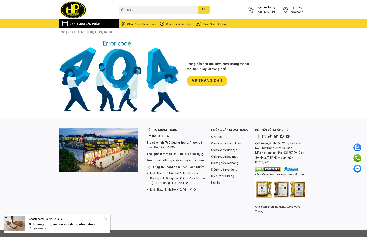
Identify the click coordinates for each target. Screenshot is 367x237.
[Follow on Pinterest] (282, 137)
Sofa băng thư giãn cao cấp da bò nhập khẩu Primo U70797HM (66, 224)
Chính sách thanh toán (141, 24)
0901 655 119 (266, 12)
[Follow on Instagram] (264, 137)
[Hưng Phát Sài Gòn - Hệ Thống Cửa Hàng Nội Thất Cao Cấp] (85, 9)
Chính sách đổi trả (214, 24)
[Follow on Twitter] (276, 137)
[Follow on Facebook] (258, 137)
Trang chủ (66, 32)
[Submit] (204, 10)
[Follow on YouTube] (287, 137)
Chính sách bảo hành (179, 24)
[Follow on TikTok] (270, 137)
